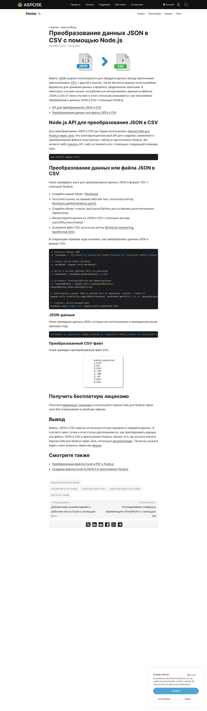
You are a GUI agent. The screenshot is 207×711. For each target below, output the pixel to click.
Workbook (91, 194)
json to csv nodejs (60, 495)
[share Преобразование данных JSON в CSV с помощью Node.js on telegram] (120, 525)
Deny (188, 699)
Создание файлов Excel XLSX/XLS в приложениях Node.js (90, 469)
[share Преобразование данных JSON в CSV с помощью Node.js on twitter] (88, 525)
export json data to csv (93, 488)
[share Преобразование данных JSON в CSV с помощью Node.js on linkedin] (94, 525)
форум (97, 445)
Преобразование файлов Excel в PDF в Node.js (83, 464)
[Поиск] (186, 4)
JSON (62, 78)
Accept (176, 691)
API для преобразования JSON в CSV (76, 107)
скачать (73, 144)
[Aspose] (29, 4)
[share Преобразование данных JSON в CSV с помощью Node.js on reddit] (101, 525)
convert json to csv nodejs (64, 488)
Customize (164, 699)
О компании (137, 4)
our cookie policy (183, 684)
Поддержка (104, 4)
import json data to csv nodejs (125, 488)
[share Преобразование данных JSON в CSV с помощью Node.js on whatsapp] (113, 525)
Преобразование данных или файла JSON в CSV (84, 112)
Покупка (90, 4)
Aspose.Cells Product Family (65, 482)
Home (31, 13)
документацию (122, 441)
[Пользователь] (178, 4)
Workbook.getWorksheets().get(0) (74, 203)
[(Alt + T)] (39, 13)
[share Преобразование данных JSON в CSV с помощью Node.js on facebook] (107, 525)
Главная (53, 27)
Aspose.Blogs (68, 27)
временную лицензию (77, 405)
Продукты (75, 4)
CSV (73, 82)
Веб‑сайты (120, 4)
